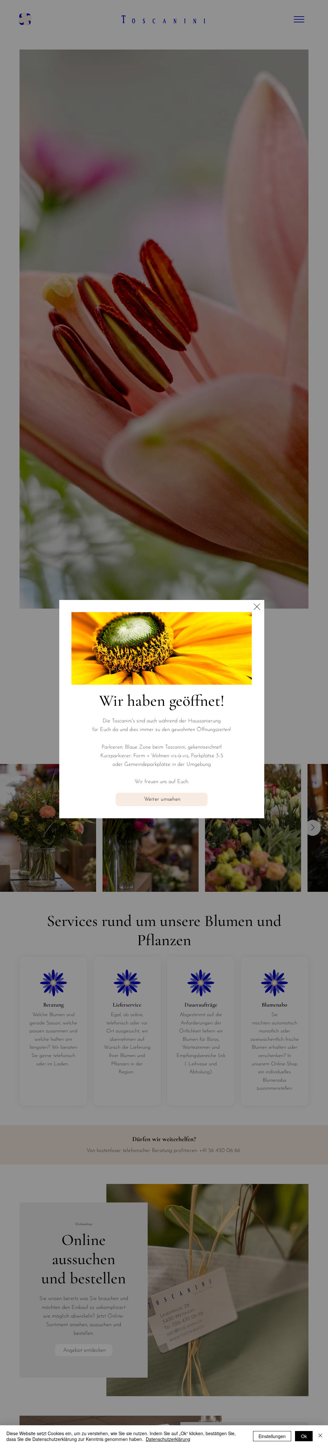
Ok (304, 1436)
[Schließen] (320, 1436)
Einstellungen (272, 1436)
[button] (257, 607)
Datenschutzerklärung (168, 1439)
